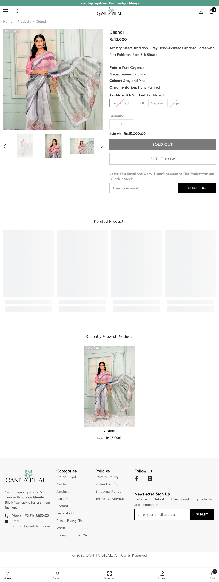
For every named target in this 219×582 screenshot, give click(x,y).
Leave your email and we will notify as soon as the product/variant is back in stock (162, 176)
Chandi (109, 431)
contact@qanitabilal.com (31, 526)
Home (7, 21)
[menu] (5, 11)
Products (24, 21)
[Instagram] (150, 478)
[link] (28, 302)
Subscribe (197, 188)
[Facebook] (137, 478)
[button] (4, 146)
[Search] (18, 11)
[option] (109, 3)
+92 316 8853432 (36, 515)
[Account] (201, 11)
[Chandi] (109, 386)
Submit (202, 514)
